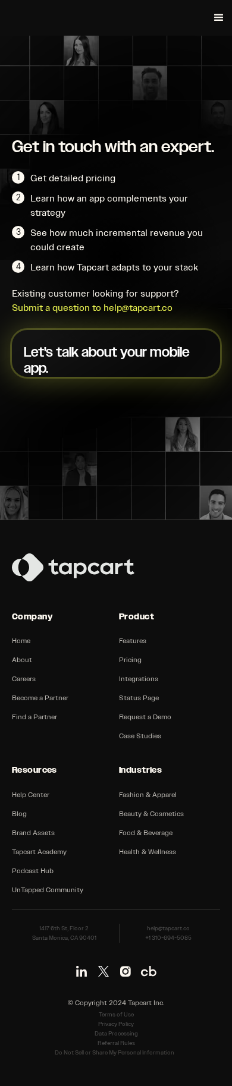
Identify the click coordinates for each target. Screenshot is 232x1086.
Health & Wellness (147, 852)
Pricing (130, 660)
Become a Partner (40, 698)
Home (21, 641)
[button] (219, 18)
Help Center (30, 794)
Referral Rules (116, 1043)
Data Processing (116, 1034)
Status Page (139, 698)
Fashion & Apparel (148, 794)
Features (132, 641)
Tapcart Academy (39, 852)
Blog (19, 814)
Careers (24, 679)
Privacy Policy (116, 1024)
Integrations (138, 679)
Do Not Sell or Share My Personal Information (114, 1053)
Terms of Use (116, 1015)
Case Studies (140, 736)
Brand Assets (33, 833)
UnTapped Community (47, 890)
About (22, 660)
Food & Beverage (146, 833)
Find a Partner (34, 717)
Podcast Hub (33, 871)
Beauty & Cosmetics (151, 814)
